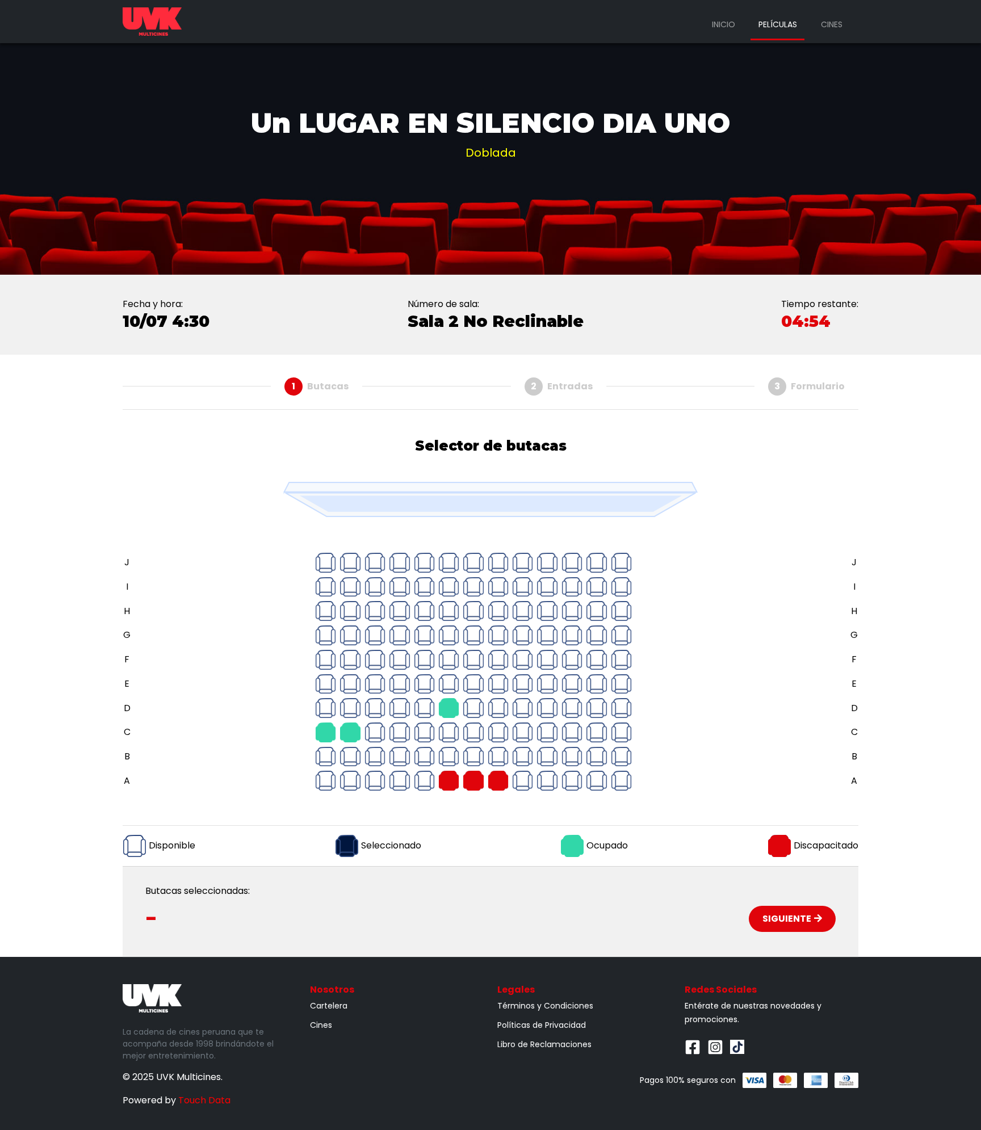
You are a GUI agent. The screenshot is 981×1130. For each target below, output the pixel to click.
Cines (831, 24)
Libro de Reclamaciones (544, 1044)
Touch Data (204, 1100)
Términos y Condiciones (545, 1005)
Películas (777, 24)
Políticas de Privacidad (541, 1025)
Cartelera (328, 1005)
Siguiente (786, 918)
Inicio (723, 24)
